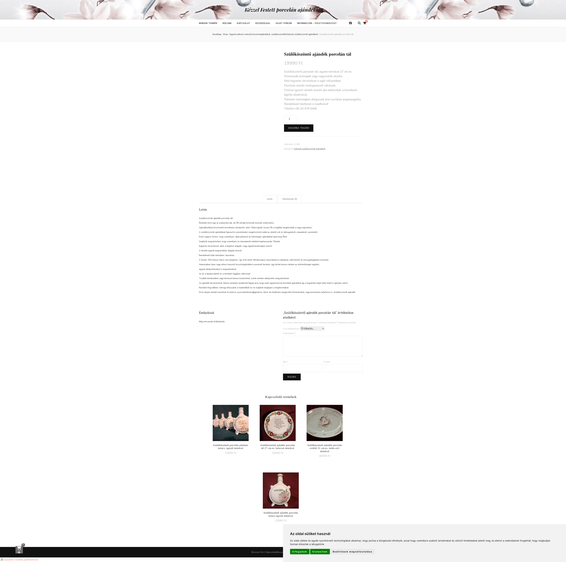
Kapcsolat (243, 23)
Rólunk (227, 23)
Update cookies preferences (21, 560)
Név (285, 361)
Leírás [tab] (270, 199)
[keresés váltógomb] (359, 23)
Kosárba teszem (298, 128)
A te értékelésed (291, 328)
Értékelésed (289, 333)
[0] (19, 549)
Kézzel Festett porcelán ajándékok (283, 9)
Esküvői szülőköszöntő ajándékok (309, 148)
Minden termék (208, 23)
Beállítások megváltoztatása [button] (352, 551)
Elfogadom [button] (299, 551)
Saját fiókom (284, 23)
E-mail (327, 361)
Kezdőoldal (262, 23)
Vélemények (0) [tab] (289, 199)
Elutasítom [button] (320, 551)
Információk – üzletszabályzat (317, 23)
